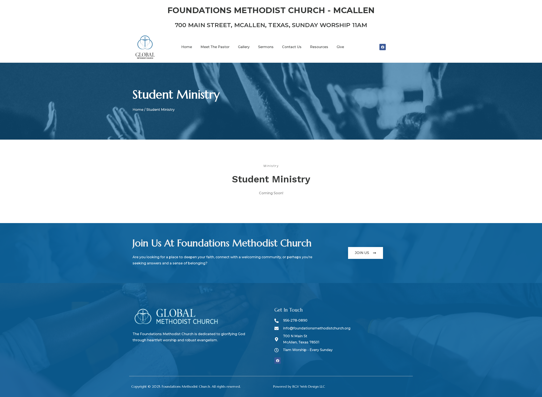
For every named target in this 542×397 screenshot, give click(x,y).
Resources (319, 47)
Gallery (244, 47)
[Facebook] (382, 47)
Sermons (266, 47)
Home (186, 47)
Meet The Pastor (215, 47)
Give (340, 47)
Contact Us (291, 47)
